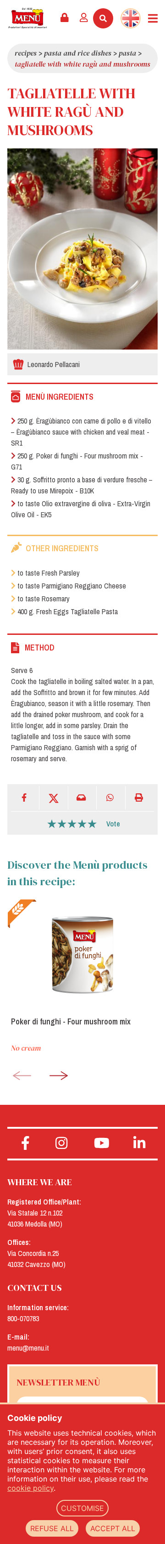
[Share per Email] (82, 797)
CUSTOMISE (82, 1508)
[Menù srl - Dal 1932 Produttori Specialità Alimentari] (27, 18)
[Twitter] (53, 797)
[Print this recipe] (140, 797)
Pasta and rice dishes (77, 53)
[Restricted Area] (64, 18)
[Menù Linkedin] (139, 1143)
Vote (113, 824)
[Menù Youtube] (101, 1143)
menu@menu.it (28, 1348)
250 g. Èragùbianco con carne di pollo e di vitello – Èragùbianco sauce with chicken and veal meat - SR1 (81, 432)
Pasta (127, 53)
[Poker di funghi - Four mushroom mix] (82, 954)
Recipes (26, 53)
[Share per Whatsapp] (111, 797)
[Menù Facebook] (25, 1143)
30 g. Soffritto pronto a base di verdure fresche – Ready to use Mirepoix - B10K (82, 485)
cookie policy (30, 1488)
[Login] (84, 18)
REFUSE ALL (52, 1528)
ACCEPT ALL (112, 1528)
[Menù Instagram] (61, 1143)
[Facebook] (25, 797)
